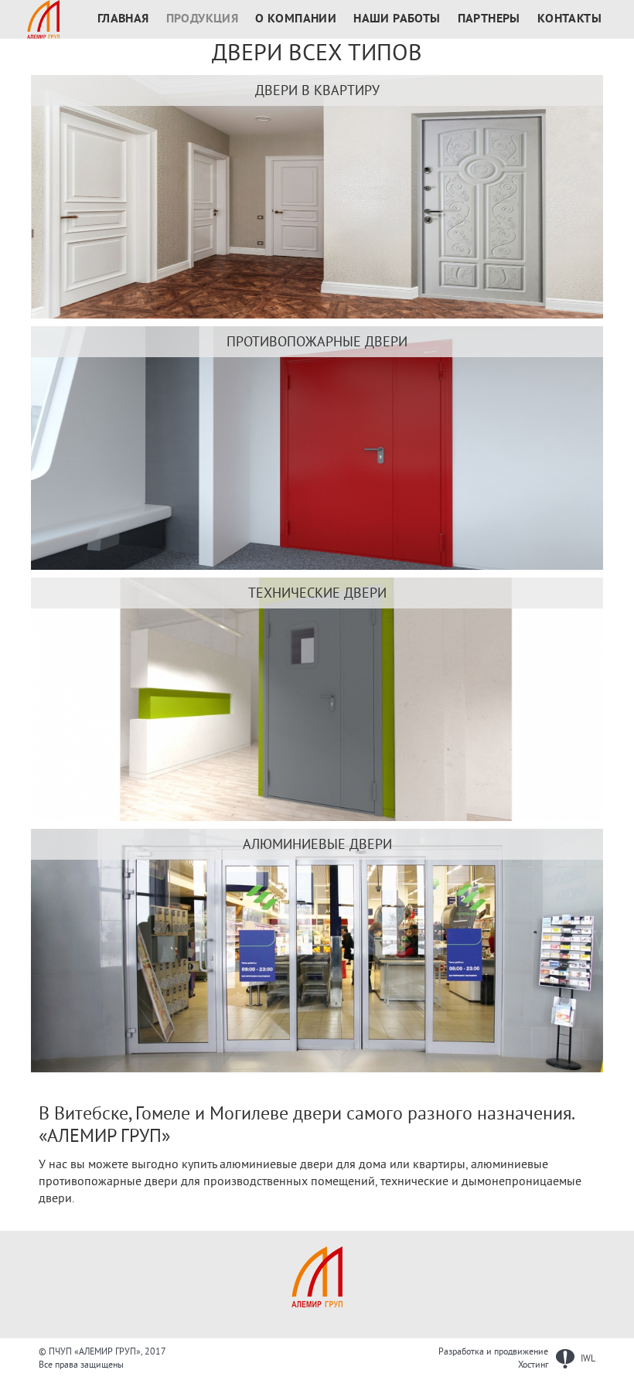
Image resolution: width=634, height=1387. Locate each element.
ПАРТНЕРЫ (489, 19)
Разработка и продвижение (493, 1352)
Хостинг (533, 1365)
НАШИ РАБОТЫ (396, 19)
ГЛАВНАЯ (123, 19)
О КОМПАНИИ (295, 19)
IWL (586, 1359)
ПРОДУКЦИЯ (202, 19)
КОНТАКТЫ (569, 19)
